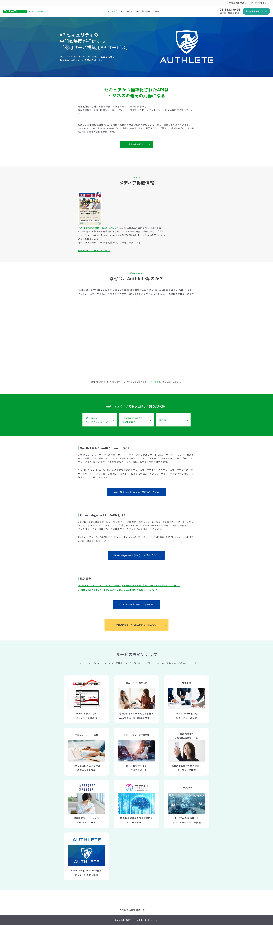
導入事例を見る (135, 144)
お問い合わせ (154, 381)
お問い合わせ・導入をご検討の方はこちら (136, 624)
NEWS (156, 11)
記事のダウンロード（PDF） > (94, 250)
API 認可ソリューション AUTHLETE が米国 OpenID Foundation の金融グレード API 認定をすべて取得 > (129, 585)
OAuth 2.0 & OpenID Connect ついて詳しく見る (136, 491)
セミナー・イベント (130, 11)
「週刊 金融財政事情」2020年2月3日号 (98, 227)
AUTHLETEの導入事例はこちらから (135, 604)
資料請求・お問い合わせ (256, 11)
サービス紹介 (111, 11)
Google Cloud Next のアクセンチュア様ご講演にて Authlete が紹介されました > (117, 589)
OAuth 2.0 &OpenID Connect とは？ (97, 419)
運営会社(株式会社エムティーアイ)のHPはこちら (247, 3)
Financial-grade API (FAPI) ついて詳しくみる (136, 555)
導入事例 (146, 11)
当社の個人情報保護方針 (132, 909)
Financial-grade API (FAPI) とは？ (132, 419)
